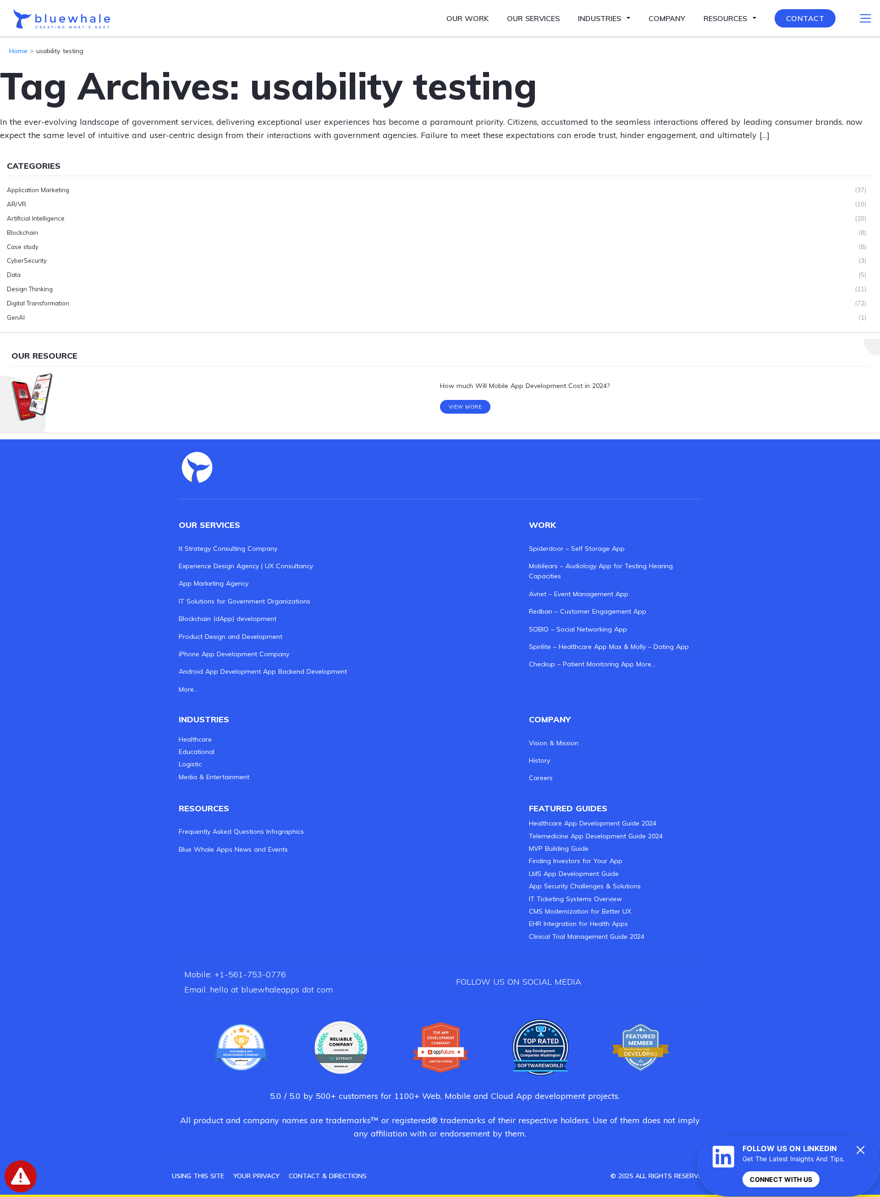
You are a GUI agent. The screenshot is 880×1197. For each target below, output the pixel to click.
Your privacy (256, 1176)
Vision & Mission (553, 743)
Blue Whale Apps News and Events (233, 849)
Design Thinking (30, 289)
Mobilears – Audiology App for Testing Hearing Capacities (601, 571)
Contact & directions (328, 1176)
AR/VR (16, 204)
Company (667, 18)
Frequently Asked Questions (221, 831)
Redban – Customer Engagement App (587, 611)
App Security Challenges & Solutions (585, 886)
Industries (599, 18)
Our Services (533, 18)
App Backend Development (305, 671)
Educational (196, 752)
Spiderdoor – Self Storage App (577, 548)
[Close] (861, 1150)
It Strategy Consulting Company (228, 548)
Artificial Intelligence (36, 218)
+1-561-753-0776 (250, 974)
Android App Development (220, 671)
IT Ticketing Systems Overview (575, 899)
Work (542, 525)
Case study (22, 246)
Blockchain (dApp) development (227, 619)
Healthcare (195, 739)
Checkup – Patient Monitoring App (581, 664)
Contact (805, 18)
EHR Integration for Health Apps (578, 924)
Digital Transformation (38, 303)
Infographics (285, 831)
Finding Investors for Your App (575, 861)
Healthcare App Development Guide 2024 (592, 823)
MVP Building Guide (558, 848)
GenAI (16, 317)
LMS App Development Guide (574, 874)
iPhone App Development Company (234, 654)
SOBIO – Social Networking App (578, 629)
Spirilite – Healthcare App (568, 647)
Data (14, 274)
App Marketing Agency (213, 583)
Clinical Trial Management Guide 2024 (586, 936)
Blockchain (22, 232)
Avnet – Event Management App (578, 594)
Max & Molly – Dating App (649, 647)
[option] (440, 386)
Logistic (190, 764)
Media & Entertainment (214, 777)
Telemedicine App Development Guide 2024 (596, 836)
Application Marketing (38, 190)
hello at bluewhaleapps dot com (271, 989)
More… (188, 689)
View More (465, 407)
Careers (541, 778)
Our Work (467, 18)
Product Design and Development (230, 636)
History (539, 760)
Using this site (198, 1176)
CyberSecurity (27, 260)
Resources (725, 18)
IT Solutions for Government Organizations (244, 601)
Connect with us (781, 1179)
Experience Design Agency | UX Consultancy (246, 566)
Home (18, 51)
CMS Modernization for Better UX (580, 911)
